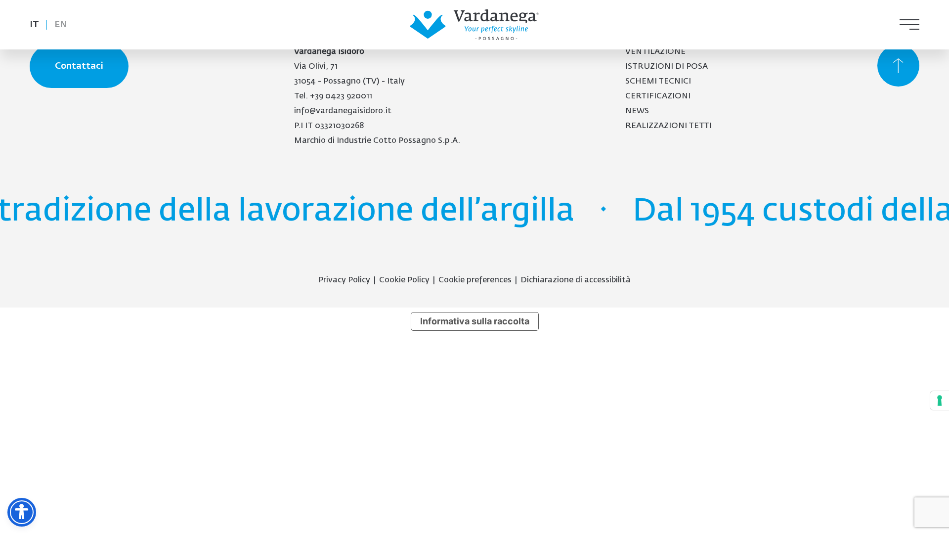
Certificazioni (657, 96)
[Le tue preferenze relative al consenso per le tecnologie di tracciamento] (939, 400)
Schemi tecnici (658, 82)
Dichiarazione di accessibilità (575, 280)
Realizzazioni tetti (668, 126)
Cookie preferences (475, 280)
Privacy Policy (344, 280)
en (60, 24)
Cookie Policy (404, 280)
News (637, 111)
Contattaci (79, 66)
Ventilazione (655, 52)
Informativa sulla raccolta (474, 321)
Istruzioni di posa (666, 67)
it (34, 24)
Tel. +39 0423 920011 (333, 96)
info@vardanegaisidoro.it (342, 111)
